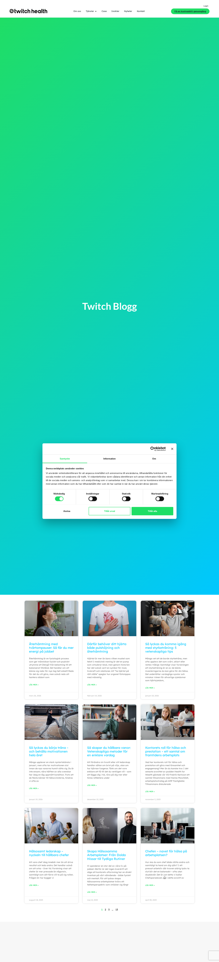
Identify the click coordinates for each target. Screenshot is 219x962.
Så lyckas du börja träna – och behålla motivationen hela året (48, 751)
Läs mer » (33, 685)
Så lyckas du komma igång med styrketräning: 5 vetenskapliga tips (165, 647)
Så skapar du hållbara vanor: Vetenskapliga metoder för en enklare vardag (109, 751)
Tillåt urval (109, 511)
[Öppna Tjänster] (96, 11)
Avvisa (66, 511)
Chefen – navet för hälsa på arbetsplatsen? (166, 853)
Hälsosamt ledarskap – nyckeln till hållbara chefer (49, 853)
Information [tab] (109, 458)
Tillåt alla (152, 511)
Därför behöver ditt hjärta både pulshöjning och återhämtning (106, 647)
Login (206, 6)
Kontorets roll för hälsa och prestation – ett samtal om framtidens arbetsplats (165, 751)
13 (116, 909)
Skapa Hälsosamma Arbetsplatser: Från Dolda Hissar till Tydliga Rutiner (106, 855)
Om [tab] (154, 458)
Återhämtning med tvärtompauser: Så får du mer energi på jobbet (51, 647)
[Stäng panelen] (172, 449)
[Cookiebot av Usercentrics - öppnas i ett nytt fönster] (153, 449)
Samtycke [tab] (65, 458)
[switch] (92, 498)
